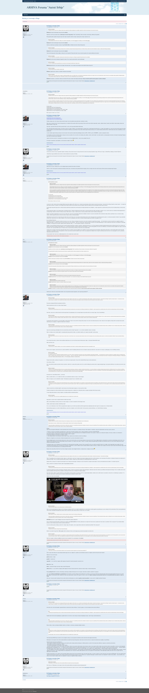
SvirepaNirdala (50, 92)
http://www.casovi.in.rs (50, 142)
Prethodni (24, 679)
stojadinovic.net (92, 542)
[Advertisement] (68, 86)
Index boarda (26, 14)
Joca (49, 179)
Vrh (125, 82)
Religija (29, 689)
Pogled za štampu (124, 14)
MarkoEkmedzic (50, 116)
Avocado (49, 599)
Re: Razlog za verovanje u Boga (53, 25)
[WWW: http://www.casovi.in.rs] (23, 126)
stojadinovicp (25, 155)
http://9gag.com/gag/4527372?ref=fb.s (53, 675)
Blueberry (49, 417)
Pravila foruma (25, 21)
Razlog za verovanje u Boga (30, 18)
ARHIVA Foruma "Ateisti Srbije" (45, 7)
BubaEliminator (50, 674)
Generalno (32, 689)
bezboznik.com (87, 542)
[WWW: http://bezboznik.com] (23, 37)
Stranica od (121, 23)
